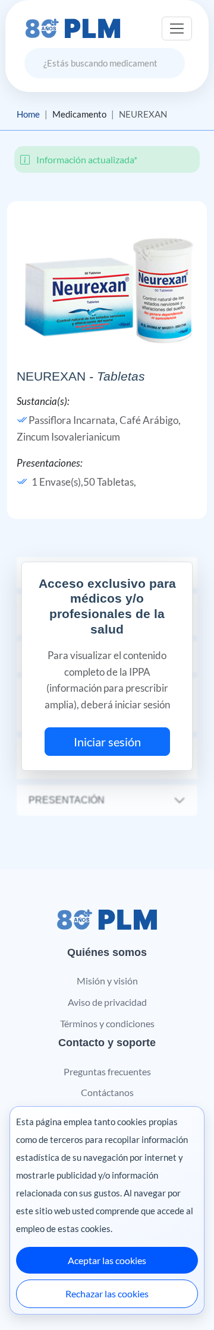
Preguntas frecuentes (107, 1071)
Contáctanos (107, 1092)
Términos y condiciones (107, 1023)
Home (28, 114)
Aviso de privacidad (107, 1002)
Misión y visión (107, 980)
